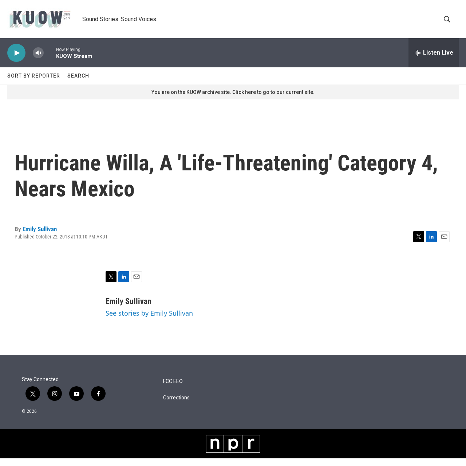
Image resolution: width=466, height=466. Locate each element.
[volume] (38, 53)
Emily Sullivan (40, 229)
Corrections (176, 397)
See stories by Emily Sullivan (149, 313)
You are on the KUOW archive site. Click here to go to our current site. (233, 92)
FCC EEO (173, 381)
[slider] (50, 52)
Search (78, 76)
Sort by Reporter (33, 76)
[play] (16, 53)
